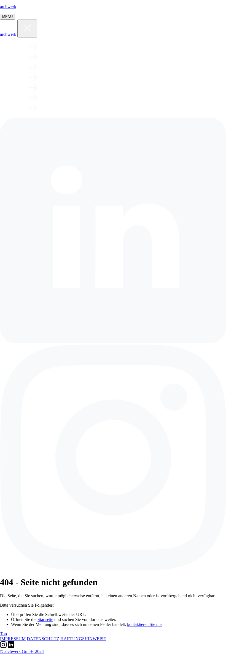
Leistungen (67, 57)
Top (3, 633)
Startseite (45, 619)
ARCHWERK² (67, 108)
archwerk (8, 6)
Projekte (63, 47)
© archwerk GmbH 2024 (22, 651)
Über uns (61, 67)
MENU (7, 17)
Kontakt (61, 98)
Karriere (62, 77)
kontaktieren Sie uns (144, 624)
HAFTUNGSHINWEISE (83, 638)
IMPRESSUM (13, 638)
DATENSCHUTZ (43, 638)
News (52, 88)
